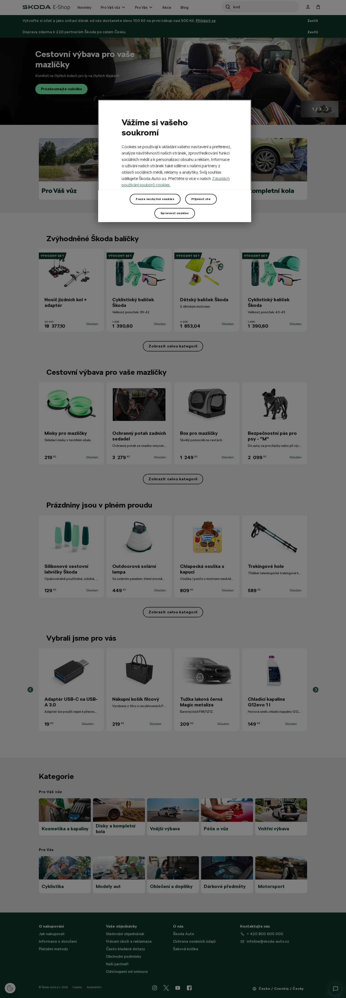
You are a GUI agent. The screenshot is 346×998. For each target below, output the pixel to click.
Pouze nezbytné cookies (155, 199)
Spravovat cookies (175, 213)
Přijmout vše (201, 199)
